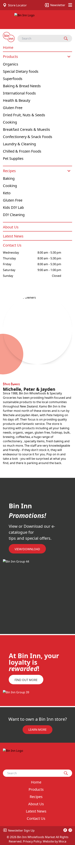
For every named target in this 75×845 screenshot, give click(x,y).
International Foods (19, 93)
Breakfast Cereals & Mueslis (26, 129)
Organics (10, 64)
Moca (62, 841)
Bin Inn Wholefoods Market (36, 837)
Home (8, 47)
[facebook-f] (65, 830)
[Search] (66, 38)
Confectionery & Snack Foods (27, 136)
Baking (9, 178)
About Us (11, 227)
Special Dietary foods (20, 71)
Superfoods (12, 78)
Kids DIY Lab (13, 207)
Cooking (10, 122)
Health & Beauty (16, 100)
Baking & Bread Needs (22, 85)
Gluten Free (12, 107)
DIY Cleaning (14, 214)
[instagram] (70, 830)
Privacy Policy (32, 841)
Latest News (13, 236)
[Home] (37, 21)
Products (10, 56)
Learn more (37, 730)
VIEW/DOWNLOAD (27, 549)
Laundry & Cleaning (19, 143)
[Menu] (70, 5)
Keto (7, 192)
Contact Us (12, 245)
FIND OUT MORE (26, 680)
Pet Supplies (13, 158)
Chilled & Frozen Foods (22, 151)
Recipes (9, 170)
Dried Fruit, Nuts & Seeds (24, 114)
